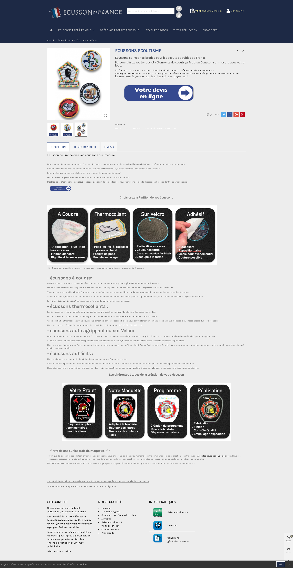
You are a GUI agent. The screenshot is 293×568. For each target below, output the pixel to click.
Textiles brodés (157, 30)
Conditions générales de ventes (118, 515)
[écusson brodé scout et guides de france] (105, 115)
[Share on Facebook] (229, 114)
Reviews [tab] (109, 147)
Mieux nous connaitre (59, 551)
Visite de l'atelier (110, 525)
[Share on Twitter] (223, 114)
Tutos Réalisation (185, 30)
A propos (106, 518)
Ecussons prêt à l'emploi (75, 30)
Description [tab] (58, 147)
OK (280, 564)
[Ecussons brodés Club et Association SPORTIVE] (237, 50)
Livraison (106, 508)
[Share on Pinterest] (242, 114)
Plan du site (107, 533)
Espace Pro (210, 30)
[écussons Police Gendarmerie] (243, 50)
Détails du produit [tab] (84, 147)
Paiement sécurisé (111, 522)
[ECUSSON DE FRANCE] (85, 12)
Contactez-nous (110, 529)
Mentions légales (110, 511)
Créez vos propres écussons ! (120, 30)
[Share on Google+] (236, 114)
